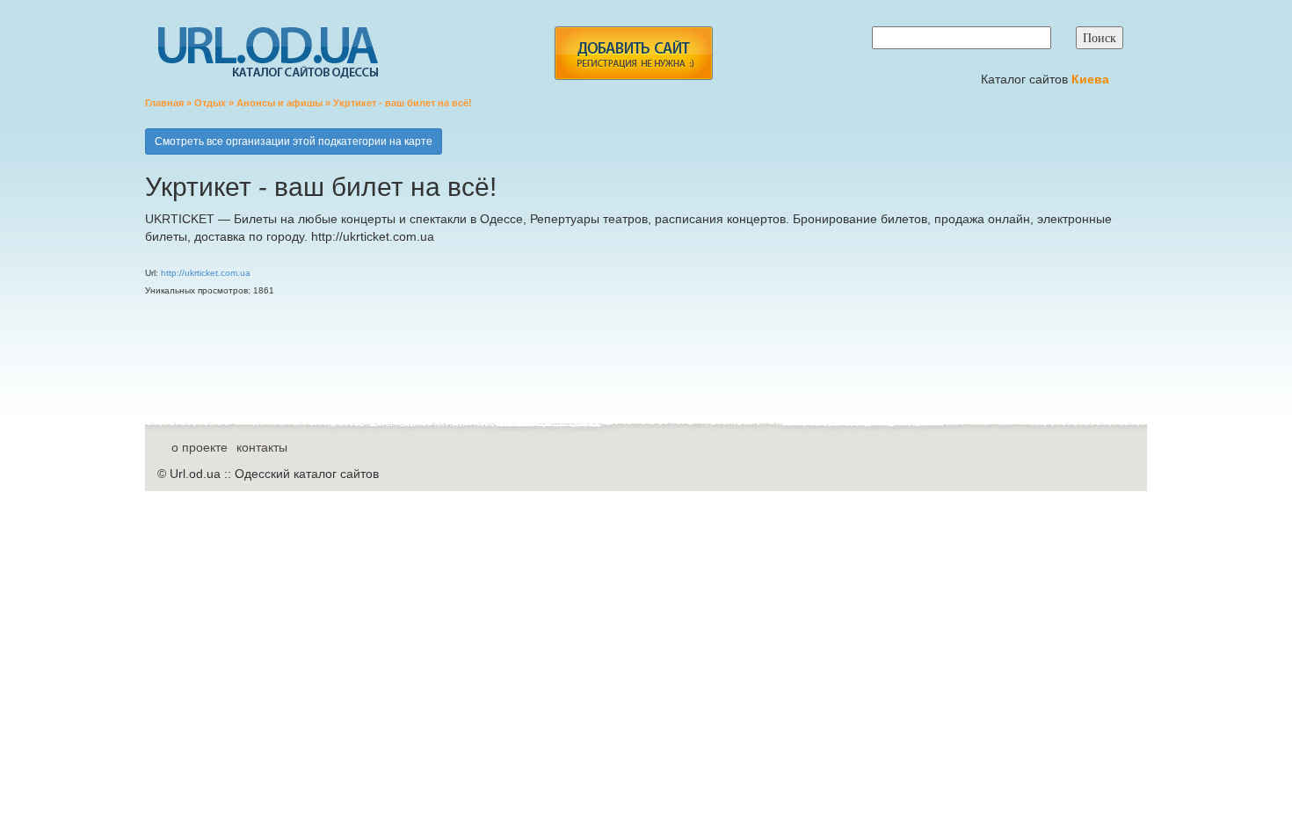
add (633, 53)
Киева (1092, 79)
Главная (164, 103)
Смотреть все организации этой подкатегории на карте (293, 141)
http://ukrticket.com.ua (205, 273)
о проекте (199, 447)
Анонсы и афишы (279, 103)
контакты (261, 447)
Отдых (210, 103)
